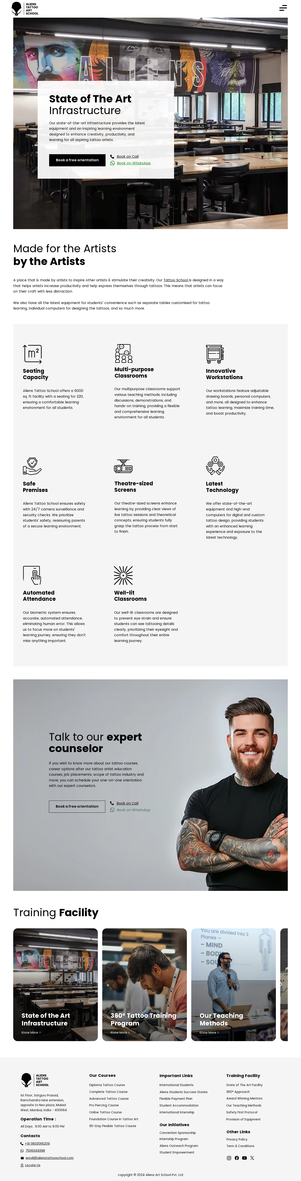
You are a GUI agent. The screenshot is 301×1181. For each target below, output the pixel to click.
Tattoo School (176, 280)
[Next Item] (280, 984)
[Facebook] (237, 1158)
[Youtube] (244, 1158)
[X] (252, 1158)
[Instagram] (229, 1158)
